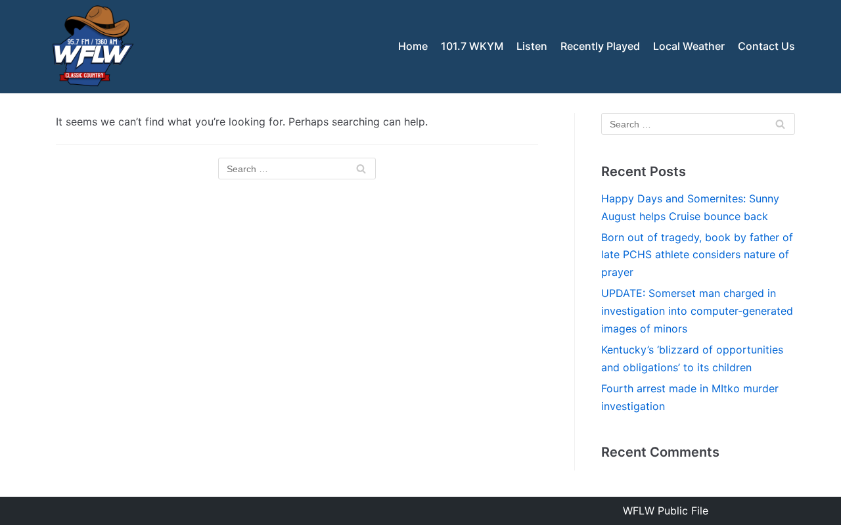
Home (413, 46)
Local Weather (689, 46)
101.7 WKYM (472, 46)
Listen (531, 46)
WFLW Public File (665, 510)
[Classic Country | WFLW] (92, 47)
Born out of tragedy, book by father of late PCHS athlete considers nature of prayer (697, 255)
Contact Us (766, 46)
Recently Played (600, 46)
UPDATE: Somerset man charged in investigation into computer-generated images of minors (697, 310)
